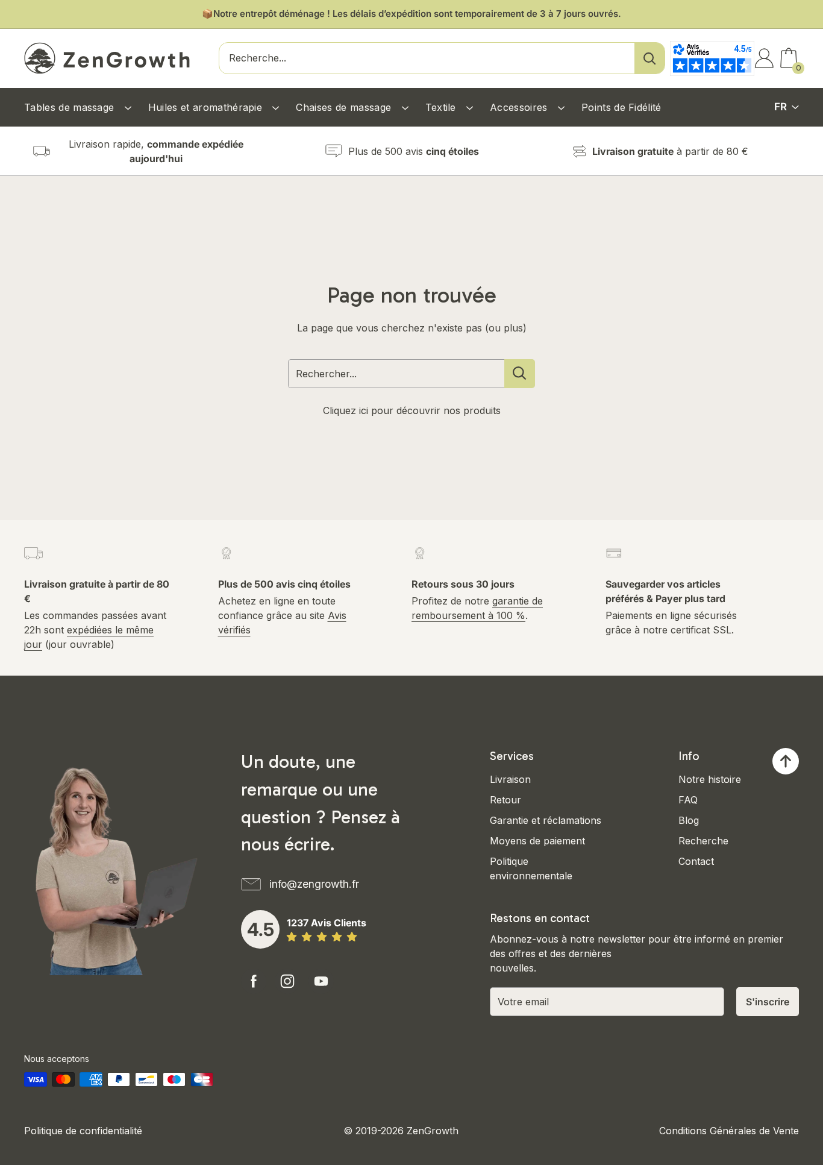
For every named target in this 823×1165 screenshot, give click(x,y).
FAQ (688, 800)
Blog (688, 820)
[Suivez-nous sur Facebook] (253, 981)
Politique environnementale (531, 868)
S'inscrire (767, 1002)
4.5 (260, 929)
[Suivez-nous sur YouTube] (321, 981)
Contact (696, 861)
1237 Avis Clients (326, 923)
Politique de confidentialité (83, 1131)
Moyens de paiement (537, 841)
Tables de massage (70, 107)
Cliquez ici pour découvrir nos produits (412, 410)
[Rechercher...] (519, 373)
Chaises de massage (345, 107)
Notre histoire (709, 779)
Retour (505, 800)
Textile (442, 107)
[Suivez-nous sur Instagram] (287, 981)
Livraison (510, 779)
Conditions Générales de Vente (729, 1131)
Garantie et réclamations (545, 820)
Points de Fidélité (621, 107)
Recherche (703, 841)
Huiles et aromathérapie (207, 107)
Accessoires (520, 107)
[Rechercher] (649, 58)
